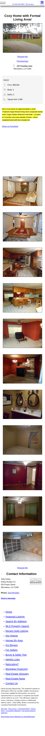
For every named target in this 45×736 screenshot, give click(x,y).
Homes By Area (14, 640)
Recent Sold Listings (17, 631)
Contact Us (12, 683)
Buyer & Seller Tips (16, 654)
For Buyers (12, 645)
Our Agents (12, 635)
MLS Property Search (17, 626)
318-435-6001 (13, 593)
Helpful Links (13, 659)
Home (9, 611)
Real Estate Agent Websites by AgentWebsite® (18, 717)
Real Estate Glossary (17, 673)
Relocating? (12, 664)
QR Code (4, 709)
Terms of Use (12, 709)
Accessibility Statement (13, 710)
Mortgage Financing (17, 669)
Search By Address (16, 621)
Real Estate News (15, 678)
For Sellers (12, 650)
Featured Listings (15, 616)
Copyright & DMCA (24, 709)
